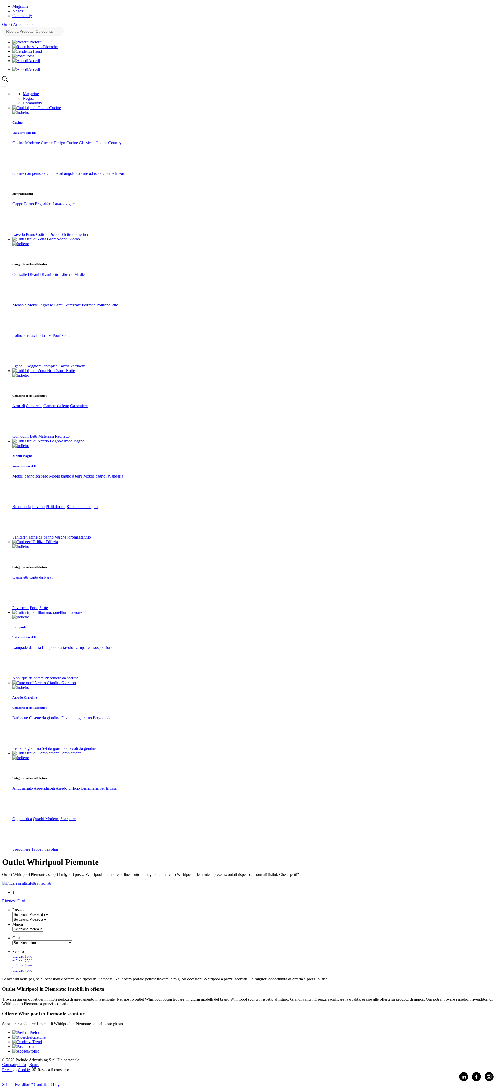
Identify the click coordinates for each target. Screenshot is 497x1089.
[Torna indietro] (20, 112)
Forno (29, 204)
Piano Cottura (37, 234)
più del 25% (22, 961)
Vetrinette (78, 366)
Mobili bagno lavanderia (103, 476)
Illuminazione (71, 612)
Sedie (65, 335)
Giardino (68, 682)
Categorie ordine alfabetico (29, 707)
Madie (79, 274)
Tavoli (64, 366)
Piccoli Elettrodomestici (68, 234)
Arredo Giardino (24, 697)
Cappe (17, 204)
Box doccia (21, 506)
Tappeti (37, 849)
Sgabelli (19, 366)
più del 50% (22, 965)
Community (22, 15)
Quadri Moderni (46, 818)
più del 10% (22, 956)
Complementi (71, 753)
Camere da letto (56, 406)
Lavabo (38, 506)
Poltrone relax (23, 335)
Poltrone (89, 305)
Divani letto (49, 274)
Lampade (19, 627)
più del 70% (22, 970)
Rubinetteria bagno (82, 506)
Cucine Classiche (80, 143)
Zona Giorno (69, 239)
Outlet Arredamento (18, 24)
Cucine (55, 107)
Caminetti (20, 577)
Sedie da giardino (26, 748)
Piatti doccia (55, 506)
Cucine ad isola (88, 173)
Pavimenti (20, 608)
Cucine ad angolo (61, 173)
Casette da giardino (44, 718)
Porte (34, 608)
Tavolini (51, 849)
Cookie (24, 1070)
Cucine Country (109, 143)
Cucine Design (53, 143)
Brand (34, 1064)
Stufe (43, 608)
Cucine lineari (114, 173)
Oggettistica (22, 818)
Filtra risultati (40, 883)
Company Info (14, 1064)
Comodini (20, 436)
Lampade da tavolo (57, 647)
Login (58, 1084)
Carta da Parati (41, 577)
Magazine (20, 6)
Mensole (19, 305)
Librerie (66, 274)
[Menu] (4, 86)
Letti (33, 436)
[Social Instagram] (489, 1080)
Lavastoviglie (64, 204)
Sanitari (18, 537)
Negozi (18, 11)
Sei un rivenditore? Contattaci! (27, 1084)
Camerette (34, 406)
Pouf (56, 335)
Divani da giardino (76, 718)
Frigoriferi (43, 204)
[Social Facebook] (476, 1080)
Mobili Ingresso (40, 305)
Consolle (19, 274)
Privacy (8, 1070)
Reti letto (62, 436)
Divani (33, 274)
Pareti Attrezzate (67, 305)
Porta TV (44, 335)
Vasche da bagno (40, 537)
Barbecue (20, 718)
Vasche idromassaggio (73, 537)
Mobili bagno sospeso (30, 476)
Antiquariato (22, 788)
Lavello (18, 234)
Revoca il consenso (53, 1070)
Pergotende (102, 718)
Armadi (18, 406)
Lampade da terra (26, 647)
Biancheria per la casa (99, 788)
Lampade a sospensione (93, 647)
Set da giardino (54, 748)
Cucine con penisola (29, 173)
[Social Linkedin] (463, 1080)
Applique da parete (27, 678)
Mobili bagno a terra (65, 476)
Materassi (46, 436)
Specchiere (21, 849)
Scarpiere (68, 818)
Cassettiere (79, 406)
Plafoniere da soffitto (61, 678)
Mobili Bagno (22, 456)
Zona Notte (65, 370)
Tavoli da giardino (82, 748)
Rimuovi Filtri (13, 901)
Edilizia (52, 542)
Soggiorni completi (42, 366)
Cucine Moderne (26, 143)
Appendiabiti (44, 788)
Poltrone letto (107, 305)
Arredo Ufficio (68, 788)
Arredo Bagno (72, 441)
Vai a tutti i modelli (24, 132)
